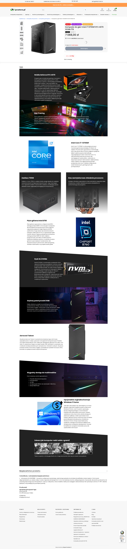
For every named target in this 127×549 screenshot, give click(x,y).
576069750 (22, 495)
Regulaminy (22, 516)
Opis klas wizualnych (97, 519)
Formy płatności (59, 512)
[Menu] (125, 531)
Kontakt (93, 516)
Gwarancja (22, 519)
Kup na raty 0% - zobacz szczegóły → (63, 5)
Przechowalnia (41, 516)
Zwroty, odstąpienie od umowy (26, 512)
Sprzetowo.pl (22, 18)
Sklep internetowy (62, 547)
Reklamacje (22, 521)
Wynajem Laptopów (78, 514)
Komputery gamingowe (44, 18)
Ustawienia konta (41, 514)
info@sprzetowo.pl (24, 497)
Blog (93, 514)
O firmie (93, 512)
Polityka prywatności (78, 512)
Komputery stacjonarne (32, 18)
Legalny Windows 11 (78, 530)
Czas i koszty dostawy (61, 514)
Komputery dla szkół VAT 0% (80, 541)
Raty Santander (23, 514)
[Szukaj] (85, 9)
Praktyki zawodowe (96, 525)
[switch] (122, 541)
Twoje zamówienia (42, 512)
